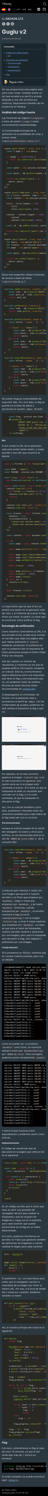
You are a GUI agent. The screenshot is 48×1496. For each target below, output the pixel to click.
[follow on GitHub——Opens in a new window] (45, 9)
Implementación (14, 70)
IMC (30, 9)
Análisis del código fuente (17, 53)
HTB (24, 9)
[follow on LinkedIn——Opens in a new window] (39, 9)
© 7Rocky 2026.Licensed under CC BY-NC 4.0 (15, 1491)
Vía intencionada (14, 63)
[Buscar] (45, 3)
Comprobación (13, 67)
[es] (3, 8)
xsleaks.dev (28, 689)
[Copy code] (43, 147)
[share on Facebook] (4, 25)
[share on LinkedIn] (12, 25)
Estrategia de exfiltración (17, 60)
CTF (18, 9)
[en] (9, 8)
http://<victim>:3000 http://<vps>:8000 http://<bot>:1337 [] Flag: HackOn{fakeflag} (25, 1467)
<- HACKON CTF (12, 18)
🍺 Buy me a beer (13, 82)
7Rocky (7, 4)
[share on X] (8, 25)
